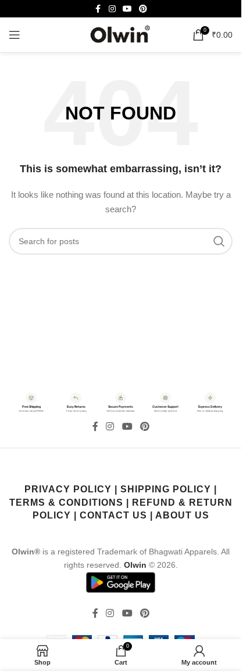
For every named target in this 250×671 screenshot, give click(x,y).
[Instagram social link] (112, 9)
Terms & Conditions (66, 502)
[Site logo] (121, 34)
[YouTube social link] (127, 9)
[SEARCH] (219, 241)
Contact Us (113, 515)
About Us (182, 515)
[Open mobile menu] (14, 34)
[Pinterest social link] (143, 9)
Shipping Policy (165, 489)
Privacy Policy (68, 489)
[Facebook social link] (98, 9)
